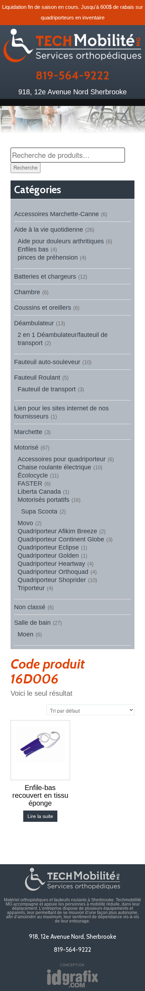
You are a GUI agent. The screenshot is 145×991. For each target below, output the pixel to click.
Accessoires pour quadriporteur (62, 459)
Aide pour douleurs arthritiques (61, 241)
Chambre (27, 292)
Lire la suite (40, 816)
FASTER (30, 483)
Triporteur (31, 588)
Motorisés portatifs (43, 499)
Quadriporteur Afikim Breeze (57, 531)
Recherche (25, 167)
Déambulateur (34, 323)
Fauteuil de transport (47, 389)
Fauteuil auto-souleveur (47, 362)
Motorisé (26, 447)
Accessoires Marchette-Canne (56, 214)
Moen (25, 634)
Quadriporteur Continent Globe (61, 539)
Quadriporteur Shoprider (52, 579)
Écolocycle (33, 475)
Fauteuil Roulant (37, 377)
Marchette (28, 431)
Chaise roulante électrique (54, 467)
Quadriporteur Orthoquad (53, 571)
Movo (25, 523)
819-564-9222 (72, 75)
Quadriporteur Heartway (51, 563)
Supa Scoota (39, 511)
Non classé (29, 607)
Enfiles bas (33, 249)
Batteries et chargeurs (45, 276)
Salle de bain (32, 622)
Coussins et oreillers (42, 307)
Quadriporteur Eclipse (48, 547)
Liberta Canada (39, 491)
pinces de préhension (48, 257)
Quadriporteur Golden (48, 555)
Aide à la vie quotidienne (48, 229)
